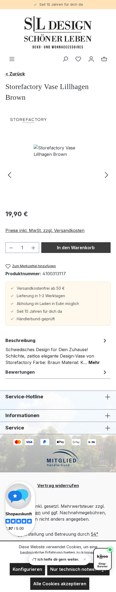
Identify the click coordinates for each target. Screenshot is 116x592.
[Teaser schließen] (84, 559)
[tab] (56, 351)
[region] (58, 175)
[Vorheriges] (9, 174)
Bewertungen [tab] (20, 372)
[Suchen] (65, 58)
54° (94, 534)
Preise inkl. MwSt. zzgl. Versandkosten (44, 230)
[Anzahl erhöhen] (33, 247)
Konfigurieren (27, 569)
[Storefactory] (58, 120)
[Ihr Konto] (91, 58)
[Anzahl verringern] (11, 247)
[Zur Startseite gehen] (58, 32)
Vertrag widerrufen (58, 485)
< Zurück (15, 73)
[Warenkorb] (104, 58)
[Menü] (11, 58)
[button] (59, 559)
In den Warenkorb (76, 247)
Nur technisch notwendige (78, 569)
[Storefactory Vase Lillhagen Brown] (58, 175)
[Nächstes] (107, 174)
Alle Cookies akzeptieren (59, 583)
